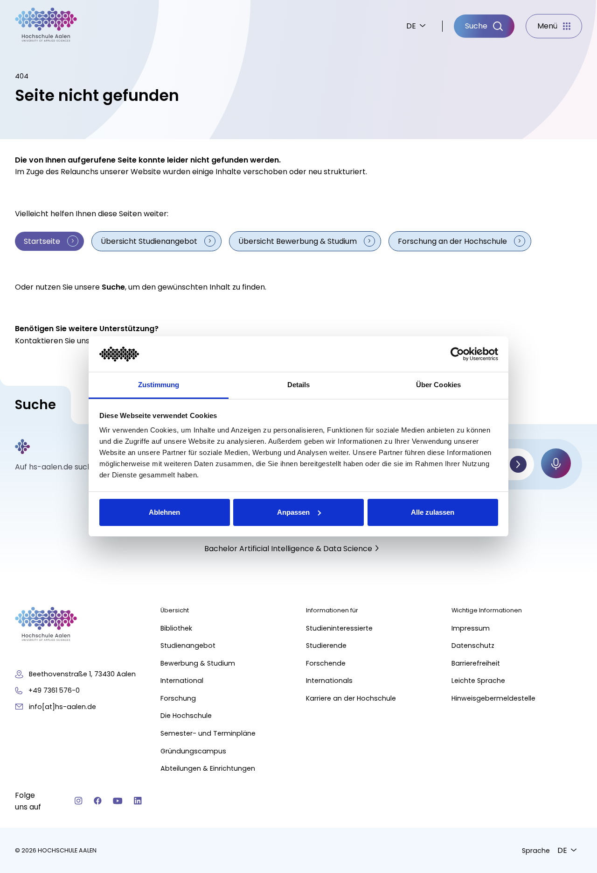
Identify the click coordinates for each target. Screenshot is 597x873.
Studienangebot (187, 645)
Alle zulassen (432, 512)
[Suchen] (518, 464)
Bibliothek (176, 628)
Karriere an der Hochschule (351, 698)
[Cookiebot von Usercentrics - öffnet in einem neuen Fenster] (457, 354)
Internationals (329, 680)
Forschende (326, 663)
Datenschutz (472, 645)
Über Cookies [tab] (438, 385)
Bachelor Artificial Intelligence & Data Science (288, 548)
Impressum (470, 628)
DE (411, 26)
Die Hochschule (186, 715)
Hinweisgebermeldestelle (493, 698)
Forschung (178, 698)
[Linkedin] (138, 801)
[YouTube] (117, 801)
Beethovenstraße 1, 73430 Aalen (82, 674)
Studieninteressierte (339, 628)
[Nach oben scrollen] (573, 733)
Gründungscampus (193, 751)
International (181, 680)
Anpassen (293, 512)
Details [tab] (298, 385)
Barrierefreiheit (475, 663)
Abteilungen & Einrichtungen (207, 768)
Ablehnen (164, 512)
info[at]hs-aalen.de (62, 706)
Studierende (326, 645)
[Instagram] (78, 801)
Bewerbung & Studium (197, 663)
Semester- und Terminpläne (208, 733)
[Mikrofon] (556, 463)
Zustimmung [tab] (159, 385)
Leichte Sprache (478, 680)
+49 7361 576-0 (54, 690)
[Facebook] (97, 801)
